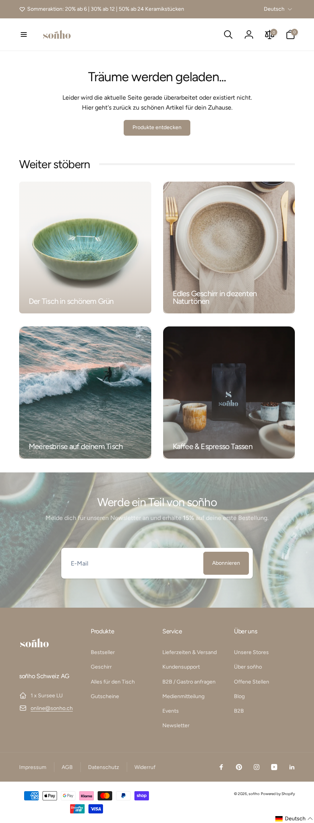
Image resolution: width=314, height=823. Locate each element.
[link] (101, 9)
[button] (23, 34)
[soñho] (34, 655)
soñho (254, 793)
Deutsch (274, 9)
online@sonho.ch (52, 708)
